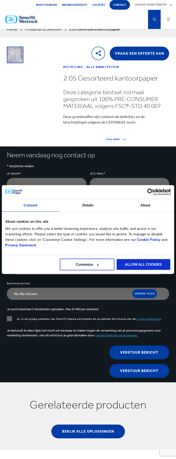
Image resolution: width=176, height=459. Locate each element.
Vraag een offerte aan (139, 53)
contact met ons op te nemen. (116, 335)
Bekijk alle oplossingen (88, 431)
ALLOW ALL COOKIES (143, 264)
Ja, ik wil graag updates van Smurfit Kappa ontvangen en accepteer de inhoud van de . (89, 319)
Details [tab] (88, 205)
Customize (84, 264)
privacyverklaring (149, 319)
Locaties (98, 4)
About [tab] (145, 205)
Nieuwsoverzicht (75, 4)
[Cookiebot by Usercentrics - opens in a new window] (151, 192)
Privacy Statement (20, 245)
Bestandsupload (18, 283)
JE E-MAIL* (97, 173)
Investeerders (46, 4)
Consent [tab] (30, 205)
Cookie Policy (149, 240)
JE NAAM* (14, 173)
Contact (119, 4)
